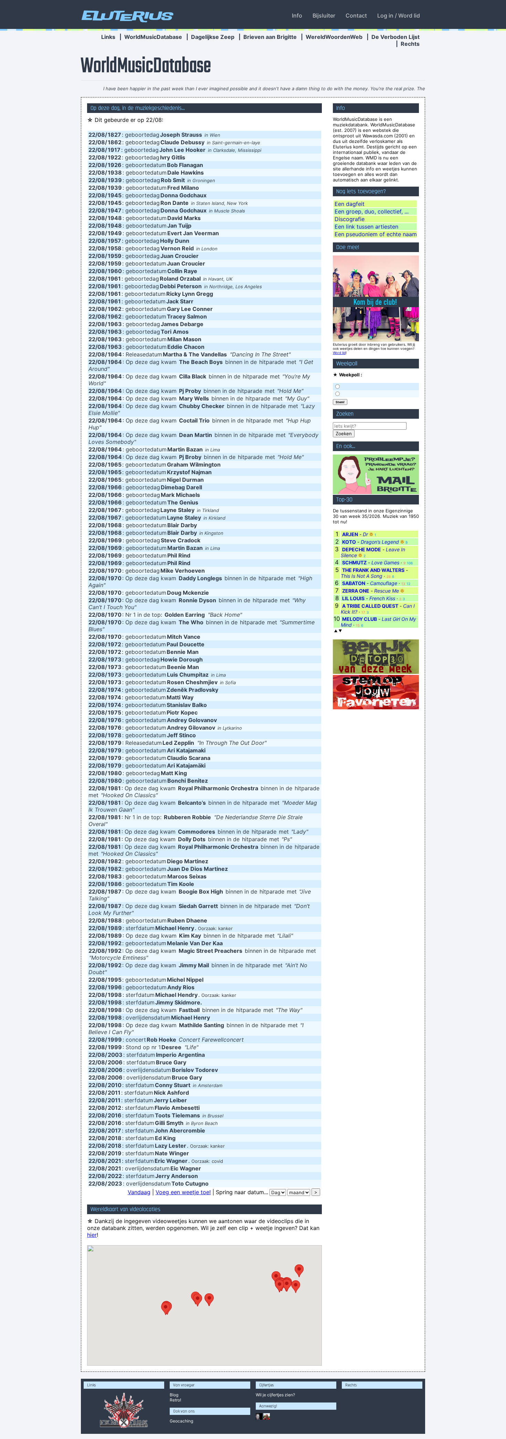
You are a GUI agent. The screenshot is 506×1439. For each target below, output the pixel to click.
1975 (114, 712)
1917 (114, 149)
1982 (115, 861)
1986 (115, 883)
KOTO (349, 542)
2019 (115, 1153)
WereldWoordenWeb (334, 36)
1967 (115, 510)
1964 (115, 354)
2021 (114, 1160)
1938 (115, 172)
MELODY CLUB (359, 619)
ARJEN (350, 534)
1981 (114, 788)
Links (108, 36)
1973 (115, 659)
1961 (114, 278)
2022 (115, 1175)
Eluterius (126, 15)
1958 (115, 248)
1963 (115, 324)
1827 (114, 134)
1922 (114, 157)
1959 (115, 255)
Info (297, 15)
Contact (356, 15)
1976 (115, 720)
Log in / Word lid (398, 15)
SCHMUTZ (354, 562)
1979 (115, 742)
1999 (115, 1039)
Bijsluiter (324, 15)
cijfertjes (275, 1394)
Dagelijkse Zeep (212, 36)
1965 (115, 464)
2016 (115, 1115)
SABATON (353, 583)
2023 (115, 1183)
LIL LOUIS (353, 598)
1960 (115, 271)
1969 (115, 540)
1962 (115, 308)
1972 (114, 644)
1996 (115, 987)
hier (92, 1234)
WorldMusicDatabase (153, 36)
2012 (114, 1107)
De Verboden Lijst (395, 36)
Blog (174, 1394)
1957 (114, 240)
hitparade (271, 361)
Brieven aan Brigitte (270, 36)
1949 (115, 233)
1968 (115, 525)
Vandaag (139, 1192)
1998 (115, 994)
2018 (115, 1138)
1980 (115, 773)
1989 (115, 928)
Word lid (339, 353)
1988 (115, 920)
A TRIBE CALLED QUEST (370, 606)
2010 (115, 1085)
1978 (115, 735)
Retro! (175, 1399)
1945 (115, 195)
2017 (114, 1130)
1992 (115, 943)
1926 (115, 164)
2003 (115, 1054)
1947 (115, 210)
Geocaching (181, 1421)
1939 (115, 180)
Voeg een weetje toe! (183, 1192)
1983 (115, 876)
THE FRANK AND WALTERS (373, 570)
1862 (115, 142)
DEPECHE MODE (361, 549)
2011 (114, 1092)
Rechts (410, 43)
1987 (115, 891)
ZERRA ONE (355, 591)
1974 (114, 689)
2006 (115, 1062)
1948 (115, 218)
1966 (115, 487)
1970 (115, 570)
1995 (115, 979)
